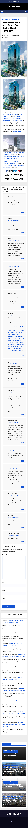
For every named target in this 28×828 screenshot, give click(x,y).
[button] (23, 11)
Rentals (16, 767)
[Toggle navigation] (13, 12)
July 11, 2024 (8, 788)
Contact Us (15, 824)
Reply (22, 212)
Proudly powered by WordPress (9, 819)
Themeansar (14, 821)
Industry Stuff (14, 750)
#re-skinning (5, 37)
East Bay (13, 796)
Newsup (22, 819)
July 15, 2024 (8, 758)
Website (4, 598)
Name (4, 582)
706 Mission (15, 114)
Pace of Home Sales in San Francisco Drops (13, 755)
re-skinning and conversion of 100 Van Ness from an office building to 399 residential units (12, 118)
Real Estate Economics (8, 767)
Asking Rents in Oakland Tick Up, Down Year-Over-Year (13, 802)
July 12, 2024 (8, 773)
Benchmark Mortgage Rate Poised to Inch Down (13, 785)
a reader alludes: (17, 131)
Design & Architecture (13, 19)
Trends (20, 767)
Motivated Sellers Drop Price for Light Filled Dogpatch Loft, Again (13, 724)
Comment (5, 554)
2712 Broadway (7, 114)
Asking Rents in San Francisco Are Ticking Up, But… (13, 771)
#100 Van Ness (15, 35)
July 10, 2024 (8, 804)
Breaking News (7, 750)
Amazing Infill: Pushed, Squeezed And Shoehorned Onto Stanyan (9, 177)
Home (11, 824)
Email (4, 590)
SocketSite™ (14, 7)
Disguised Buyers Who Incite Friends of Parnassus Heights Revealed (18, 177)
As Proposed (5, 19)
